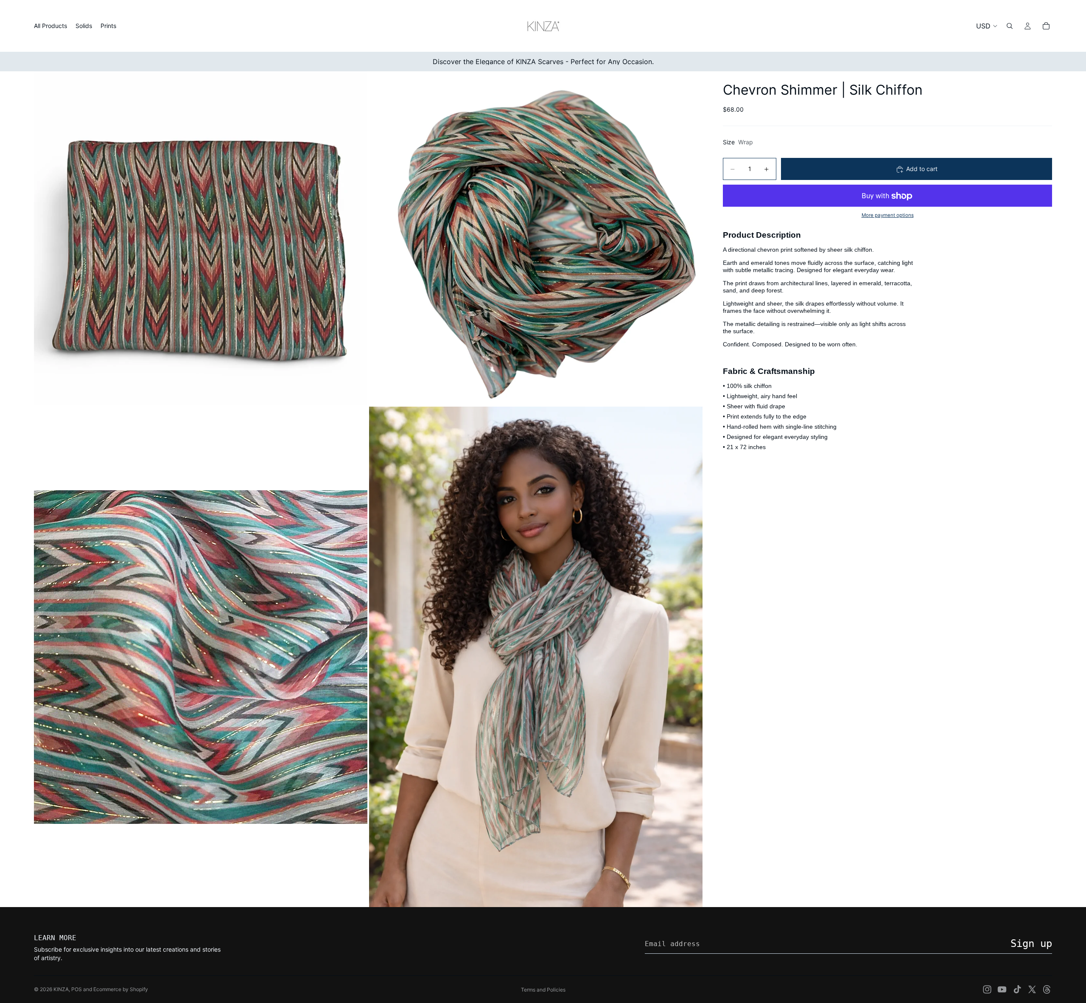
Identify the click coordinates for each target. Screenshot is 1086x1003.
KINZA (61, 989)
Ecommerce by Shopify (120, 989)
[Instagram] (987, 989)
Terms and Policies (543, 989)
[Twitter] (1032, 989)
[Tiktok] (1017, 989)
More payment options (888, 215)
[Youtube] (1002, 989)
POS (76, 989)
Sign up (1031, 944)
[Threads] (1047, 989)
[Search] (1009, 26)
